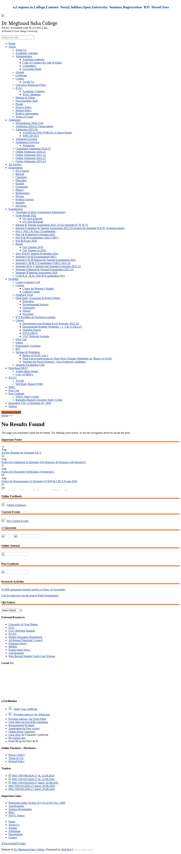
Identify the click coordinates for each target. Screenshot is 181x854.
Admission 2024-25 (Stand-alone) (34, 126)
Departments (15, 167)
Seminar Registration (20, 809)
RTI (18, 348)
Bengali (20, 174)
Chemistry (21, 177)
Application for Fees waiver (24, 728)
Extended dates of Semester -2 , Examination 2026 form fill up (36, 486)
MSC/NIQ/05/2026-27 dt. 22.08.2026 (33, 779)
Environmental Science (35, 304)
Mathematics (23, 193)
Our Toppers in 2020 (34, 250)
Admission (14, 119)
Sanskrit (20, 202)
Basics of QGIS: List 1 (35, 355)
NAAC (12, 377)
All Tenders (15, 164)
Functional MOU (18, 368)
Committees (29, 65)
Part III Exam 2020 (26, 240)
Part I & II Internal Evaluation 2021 (35, 234)
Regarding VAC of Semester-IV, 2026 (29, 403)
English (20, 183)
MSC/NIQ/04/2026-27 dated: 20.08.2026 (35, 782)
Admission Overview (27, 142)
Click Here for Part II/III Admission (28, 722)
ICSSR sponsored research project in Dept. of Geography (33, 589)
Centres (20, 285)
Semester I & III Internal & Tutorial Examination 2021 (46, 259)
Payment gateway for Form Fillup (27, 718)
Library (20, 320)
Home (11, 43)
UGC (11, 627)
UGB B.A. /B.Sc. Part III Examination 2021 (40, 275)
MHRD (12, 646)
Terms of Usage (24, 116)
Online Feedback (16, 505)
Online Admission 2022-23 (31, 158)
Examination (15, 208)
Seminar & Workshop (28, 352)
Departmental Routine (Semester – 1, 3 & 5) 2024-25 (52, 326)
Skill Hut (66, 849)
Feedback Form (24, 294)
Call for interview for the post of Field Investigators (30, 595)
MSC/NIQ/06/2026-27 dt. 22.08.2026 (33, 775)
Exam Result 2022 (26, 215)
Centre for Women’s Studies (38, 288)
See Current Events (17, 520)
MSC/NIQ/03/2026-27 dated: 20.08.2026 (31, 785)
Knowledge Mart (83, 849)
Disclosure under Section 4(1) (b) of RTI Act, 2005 (36, 802)
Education (21, 180)
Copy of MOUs (24, 374)
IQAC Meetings (32, 94)
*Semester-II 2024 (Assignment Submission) (40, 212)
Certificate (21, 75)
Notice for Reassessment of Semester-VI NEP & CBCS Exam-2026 (39, 476)
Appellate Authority (34, 59)
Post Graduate (16, 393)
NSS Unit (21, 339)
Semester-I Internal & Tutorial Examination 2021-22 (45, 269)
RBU (11, 812)
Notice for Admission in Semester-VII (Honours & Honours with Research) (43, 457)
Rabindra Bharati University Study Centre (39, 399)
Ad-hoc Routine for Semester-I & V (21, 448)
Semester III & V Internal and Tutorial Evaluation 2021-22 (48, 266)
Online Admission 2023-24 (31, 161)
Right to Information (27, 113)
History (20, 189)
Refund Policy (24, 110)
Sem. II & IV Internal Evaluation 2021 (37, 253)
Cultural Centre (31, 291)
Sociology (21, 205)
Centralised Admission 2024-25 (33, 148)
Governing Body (32, 69)
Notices (12, 406)
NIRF (11, 387)
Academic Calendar (27, 53)
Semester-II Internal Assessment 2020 (36, 272)
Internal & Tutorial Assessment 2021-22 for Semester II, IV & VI (52, 224)
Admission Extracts (26, 139)
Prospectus (29, 145)
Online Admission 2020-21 (31, 151)
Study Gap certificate (25, 708)
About (12, 46)
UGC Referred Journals (36, 336)
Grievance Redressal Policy (31, 84)
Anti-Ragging (16, 652)
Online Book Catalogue (21, 731)
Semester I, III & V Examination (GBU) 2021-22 (43, 263)
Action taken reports (27, 371)
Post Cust (13, 390)
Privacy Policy (24, 107)
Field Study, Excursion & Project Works (38, 298)
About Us (21, 49)
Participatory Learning (28, 345)
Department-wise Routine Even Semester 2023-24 (51, 323)
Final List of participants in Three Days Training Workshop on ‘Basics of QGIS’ (67, 358)
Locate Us (28, 81)
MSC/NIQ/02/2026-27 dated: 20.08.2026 (31, 789)
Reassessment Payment (21, 725)
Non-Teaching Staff (27, 100)
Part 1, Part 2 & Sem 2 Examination (36, 231)
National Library (17, 643)
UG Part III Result (33, 221)
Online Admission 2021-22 (31, 154)
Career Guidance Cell (28, 282)
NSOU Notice (16, 815)
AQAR (20, 380)
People (19, 104)
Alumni (20, 72)
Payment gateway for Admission (32, 714)
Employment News (19, 649)
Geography (22, 186)
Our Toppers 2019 (33, 247)
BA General (22, 170)
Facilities (13, 278)
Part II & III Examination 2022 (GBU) (37, 237)
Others (19, 342)
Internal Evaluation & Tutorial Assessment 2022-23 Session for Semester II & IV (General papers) (70, 228)
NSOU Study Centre (27, 396)
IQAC (19, 88)
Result (19, 243)
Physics (20, 196)
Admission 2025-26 (27, 129)
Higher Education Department (25, 637)
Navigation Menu (11, 412)
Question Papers (32, 329)
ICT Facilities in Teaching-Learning (36, 317)
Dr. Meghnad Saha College (29, 849)
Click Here (14, 734)
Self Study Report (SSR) (29, 383)
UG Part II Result (32, 218)
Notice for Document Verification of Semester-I (27, 467)
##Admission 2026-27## (29, 123)
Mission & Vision (25, 97)
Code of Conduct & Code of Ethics (42, 62)
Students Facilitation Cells (30, 364)
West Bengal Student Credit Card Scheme (31, 656)
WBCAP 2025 (31, 135)
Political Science (25, 199)
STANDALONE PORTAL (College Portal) (47, 132)
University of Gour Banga (23, 624)
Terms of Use (16, 758)
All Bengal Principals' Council (25, 640)
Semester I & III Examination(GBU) (36, 256)
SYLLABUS (30, 333)
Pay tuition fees (17, 737)
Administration (24, 56)
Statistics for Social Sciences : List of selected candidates (54, 361)
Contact (20, 78)
